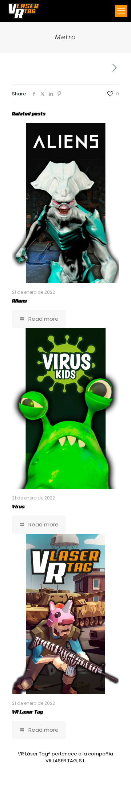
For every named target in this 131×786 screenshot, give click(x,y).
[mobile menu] (121, 11)
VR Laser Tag (27, 712)
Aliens (19, 301)
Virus (18, 506)
